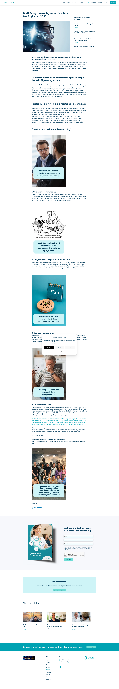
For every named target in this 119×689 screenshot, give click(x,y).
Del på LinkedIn (38, 507)
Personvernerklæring (59, 352)
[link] (85, 24)
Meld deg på (91, 647)
